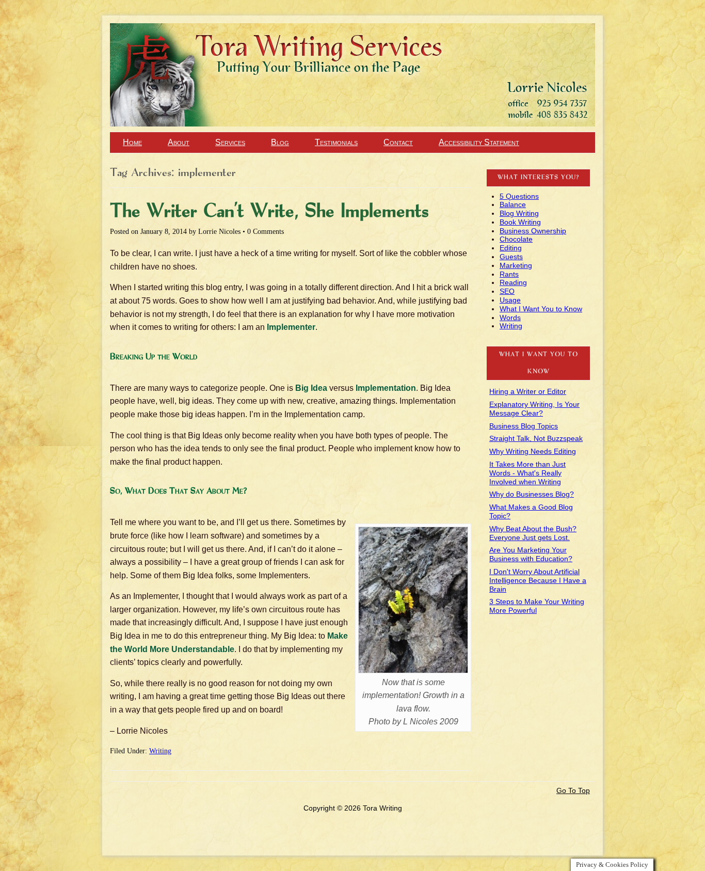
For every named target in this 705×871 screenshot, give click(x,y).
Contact (398, 142)
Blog (280, 142)
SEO (507, 291)
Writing (160, 751)
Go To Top (573, 790)
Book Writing (520, 222)
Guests (511, 256)
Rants (509, 274)
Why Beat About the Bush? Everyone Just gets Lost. (532, 533)
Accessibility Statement (479, 142)
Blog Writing (519, 213)
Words (510, 317)
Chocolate (516, 239)
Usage (510, 300)
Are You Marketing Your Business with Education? (530, 554)
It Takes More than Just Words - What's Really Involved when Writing (527, 473)
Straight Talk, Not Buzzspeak (536, 438)
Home (132, 142)
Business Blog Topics (523, 426)
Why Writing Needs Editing (532, 451)
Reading (513, 282)
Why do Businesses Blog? (531, 494)
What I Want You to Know (541, 309)
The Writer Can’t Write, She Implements (269, 211)
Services (230, 142)
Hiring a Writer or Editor (527, 391)
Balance (513, 204)
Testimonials (336, 142)
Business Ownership (533, 231)
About (178, 142)
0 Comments (265, 231)
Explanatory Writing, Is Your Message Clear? (534, 408)
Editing (511, 248)
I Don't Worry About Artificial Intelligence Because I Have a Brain (537, 580)
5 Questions (519, 196)
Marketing (516, 265)
